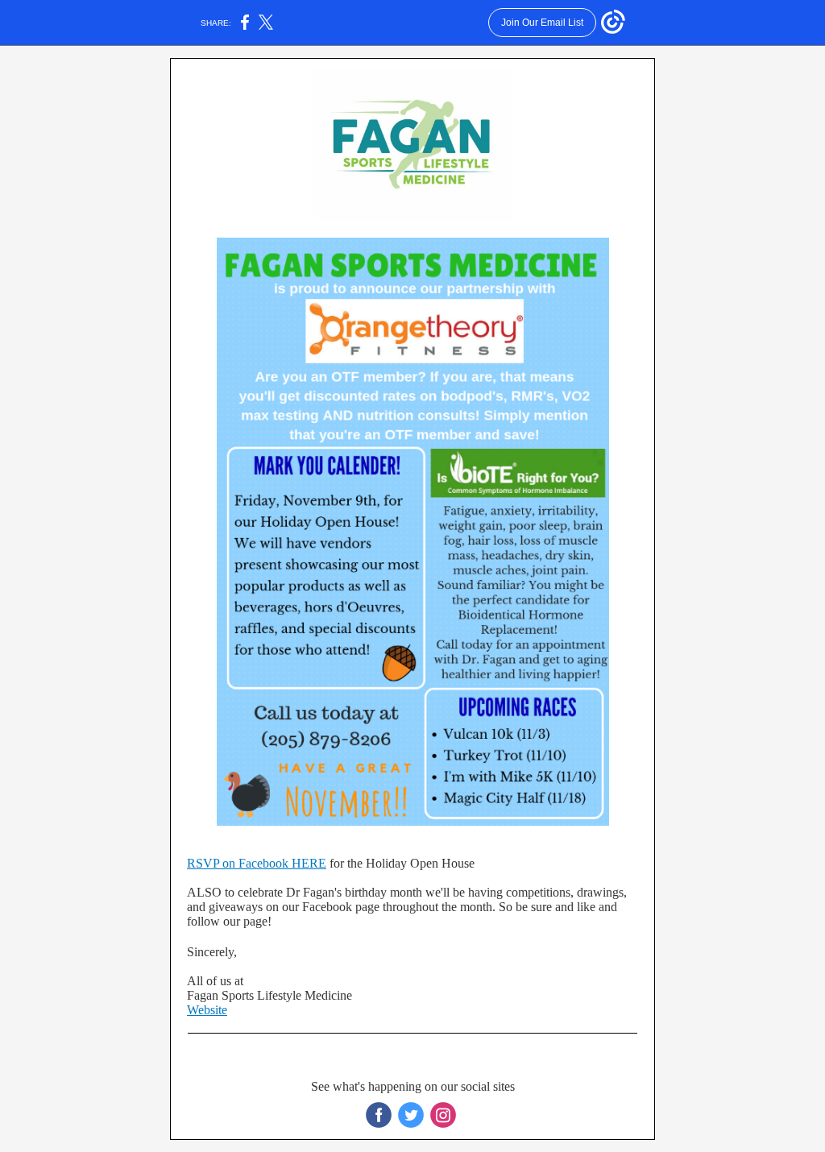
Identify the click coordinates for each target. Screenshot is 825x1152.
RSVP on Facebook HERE (256, 863)
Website (207, 1010)
